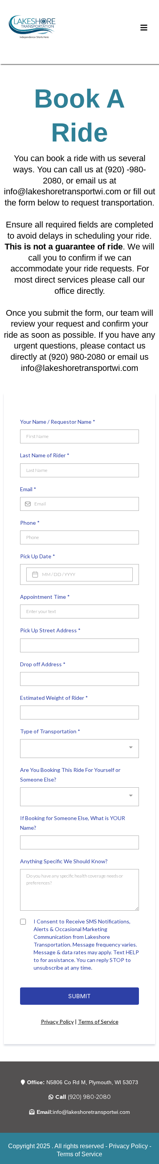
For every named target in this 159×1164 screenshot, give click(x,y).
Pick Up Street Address (50, 630)
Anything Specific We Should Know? (64, 861)
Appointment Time (45, 596)
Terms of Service (98, 1021)
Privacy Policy (57, 1021)
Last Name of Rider (44, 455)
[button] (143, 28)
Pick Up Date (37, 556)
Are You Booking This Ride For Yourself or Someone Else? (70, 774)
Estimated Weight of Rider (54, 697)
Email (28, 489)
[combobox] (79, 748)
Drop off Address (43, 664)
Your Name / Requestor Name (57, 421)
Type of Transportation (50, 731)
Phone (30, 522)
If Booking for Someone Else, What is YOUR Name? (72, 823)
